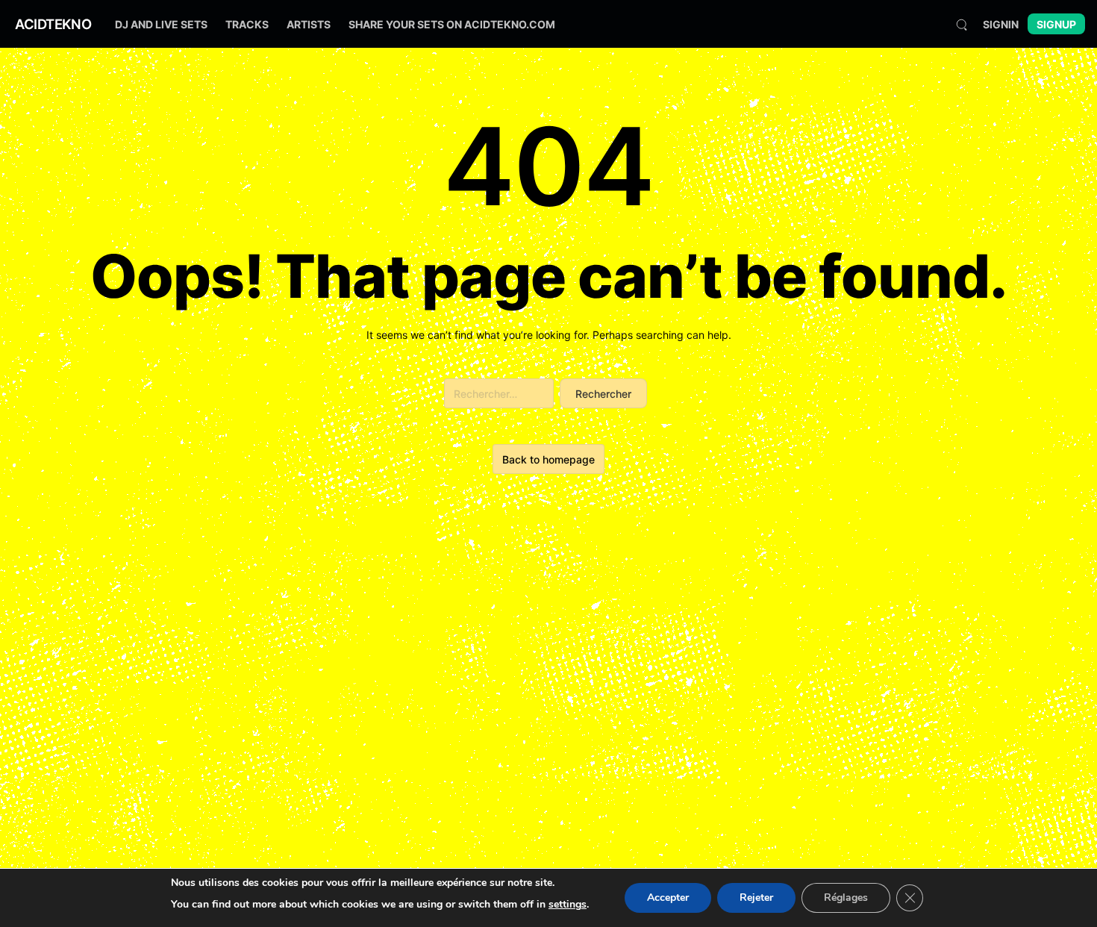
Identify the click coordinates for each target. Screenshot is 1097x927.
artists (309, 24)
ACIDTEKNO (53, 24)
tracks (247, 24)
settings (567, 904)
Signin (1001, 24)
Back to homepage (548, 459)
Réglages (846, 897)
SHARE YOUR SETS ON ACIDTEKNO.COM (452, 24)
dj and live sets (161, 24)
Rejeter (756, 897)
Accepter (668, 897)
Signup (1056, 24)
